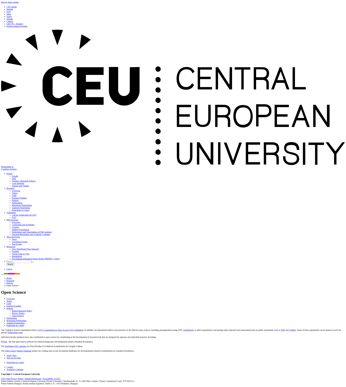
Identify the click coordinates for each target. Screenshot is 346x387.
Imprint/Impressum (33, 379)
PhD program (12, 220)
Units (14, 195)
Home (9, 278)
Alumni (9, 19)
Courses (15, 227)
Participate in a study (21, 210)
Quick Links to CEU (21, 254)
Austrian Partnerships (21, 208)
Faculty (15, 176)
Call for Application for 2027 (24, 215)
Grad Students (18, 183)
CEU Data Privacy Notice (12, 379)
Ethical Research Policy (22, 311)
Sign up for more (13, 358)
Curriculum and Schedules (23, 225)
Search (10, 264)
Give (8, 12)
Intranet (9, 9)
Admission (11, 212)
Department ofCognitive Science (9, 168)
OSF (283, 330)
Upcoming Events (19, 242)
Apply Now (11, 355)
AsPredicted (188, 330)
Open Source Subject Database (18, 351)
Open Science (18, 316)
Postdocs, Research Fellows (24, 181)
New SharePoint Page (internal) (25, 249)
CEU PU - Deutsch (14, 24)
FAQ (14, 217)
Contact (9, 367)
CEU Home (11, 7)
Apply (9, 16)
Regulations (17, 256)
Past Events (17, 244)
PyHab (4, 342)
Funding (15, 251)
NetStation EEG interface (16, 346)
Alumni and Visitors (20, 186)
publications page (15, 332)
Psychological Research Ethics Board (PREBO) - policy (36, 259)
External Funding (19, 198)
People (9, 174)
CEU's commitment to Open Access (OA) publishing (60, 330)
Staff (14, 178)
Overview (16, 191)
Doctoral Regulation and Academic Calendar (31, 234)
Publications (17, 203)
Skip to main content (10, 2)
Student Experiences (20, 229)
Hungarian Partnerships (22, 205)
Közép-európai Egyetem (16, 26)
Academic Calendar (14, 369)
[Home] (173, 164)
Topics (15, 193)
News (14, 239)
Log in (9, 269)
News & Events (13, 237)
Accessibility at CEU (51, 379)
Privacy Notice (18, 313)
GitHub (292, 330)
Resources (10, 246)
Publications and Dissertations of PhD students (32, 232)
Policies (15, 200)
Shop (8, 14)
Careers (9, 21)
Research (10, 188)
